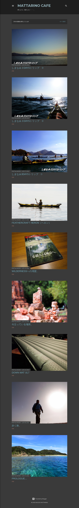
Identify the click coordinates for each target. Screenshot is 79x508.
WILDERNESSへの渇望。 (25, 271)
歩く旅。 (16, 425)
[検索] (66, 5)
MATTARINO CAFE (34, 5)
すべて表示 (63, 21)
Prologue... (19, 478)
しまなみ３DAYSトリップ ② (28, 121)
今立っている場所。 (22, 324)
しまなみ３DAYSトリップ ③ (28, 68)
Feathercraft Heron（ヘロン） (31, 222)
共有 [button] (13, 71)
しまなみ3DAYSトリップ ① (27, 174)
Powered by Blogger (41, 499)
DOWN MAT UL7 (20, 372)
